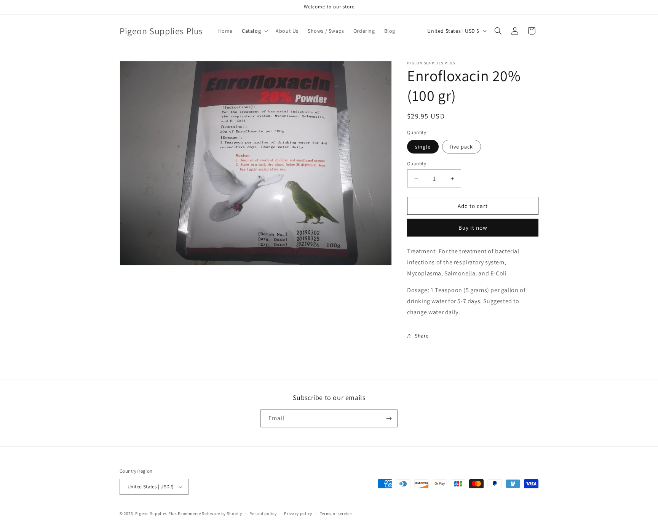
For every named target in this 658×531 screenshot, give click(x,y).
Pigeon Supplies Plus (156, 513)
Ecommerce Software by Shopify (210, 513)
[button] (254, 31)
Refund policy (262, 513)
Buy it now (472, 227)
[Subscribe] (388, 418)
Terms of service (336, 513)
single (423, 146)
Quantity (416, 163)
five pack (461, 146)
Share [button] (422, 335)
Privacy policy (298, 513)
